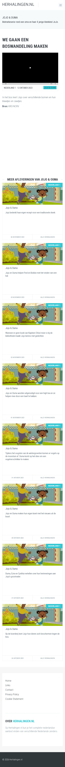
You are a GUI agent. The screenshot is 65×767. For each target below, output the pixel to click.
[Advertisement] (32, 145)
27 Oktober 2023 (17, 598)
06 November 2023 (17, 237)
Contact (9, 689)
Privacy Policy (12, 694)
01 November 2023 (17, 418)
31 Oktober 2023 (17, 478)
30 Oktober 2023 (17, 538)
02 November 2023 (17, 357)
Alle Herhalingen (48, 237)
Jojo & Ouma (10, 17)
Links (7, 685)
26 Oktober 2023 (17, 658)
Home (8, 680)
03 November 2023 (17, 297)
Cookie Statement (14, 698)
